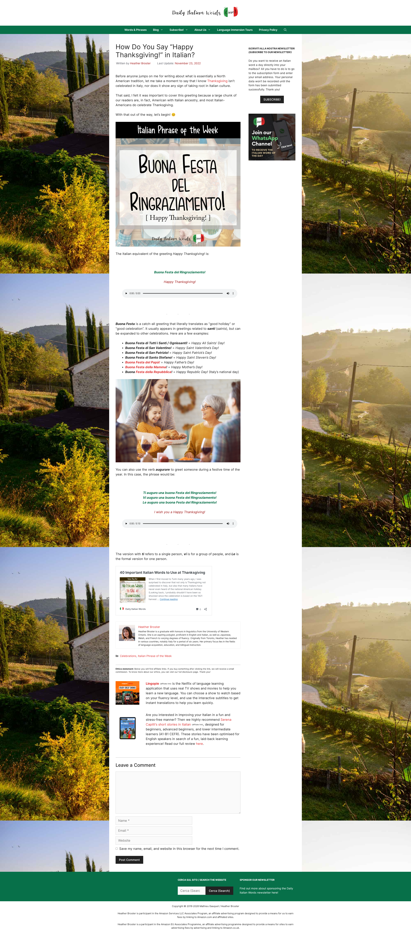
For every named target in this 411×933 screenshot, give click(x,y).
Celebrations (128, 656)
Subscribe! (177, 29)
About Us (200, 29)
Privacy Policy (268, 29)
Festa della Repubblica (153, 372)
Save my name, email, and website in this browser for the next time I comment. (179, 849)
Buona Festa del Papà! (142, 362)
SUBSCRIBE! (272, 99)
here (199, 744)
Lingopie (152, 683)
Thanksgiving (217, 81)
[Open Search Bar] (285, 30)
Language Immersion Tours (235, 29)
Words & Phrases (135, 29)
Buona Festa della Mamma (145, 367)
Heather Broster (140, 63)
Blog (156, 29)
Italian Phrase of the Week (155, 656)
